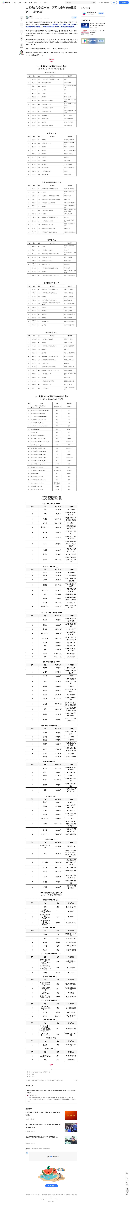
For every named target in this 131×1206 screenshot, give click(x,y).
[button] (101, 13)
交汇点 (27, 1119)
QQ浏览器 (68, 1194)
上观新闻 (28, 1131)
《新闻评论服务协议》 (46, 1148)
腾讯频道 (72, 1194)
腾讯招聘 (58, 1194)
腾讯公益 (63, 1194)
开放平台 (49, 1194)
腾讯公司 (49, 1201)
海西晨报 (28, 1143)
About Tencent (34, 1194)
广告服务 (53, 1194)
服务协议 (39, 1194)
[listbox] (51, 1126)
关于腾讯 (28, 1194)
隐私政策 (44, 1194)
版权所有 (53, 1201)
